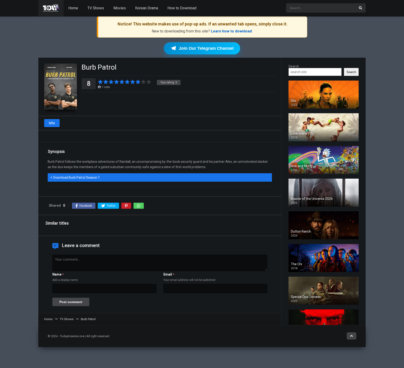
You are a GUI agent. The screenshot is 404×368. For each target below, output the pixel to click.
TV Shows (95, 8)
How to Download (181, 8)
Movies (119, 8)
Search (294, 66)
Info (52, 123)
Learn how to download (232, 31)
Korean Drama (146, 8)
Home (73, 8)
